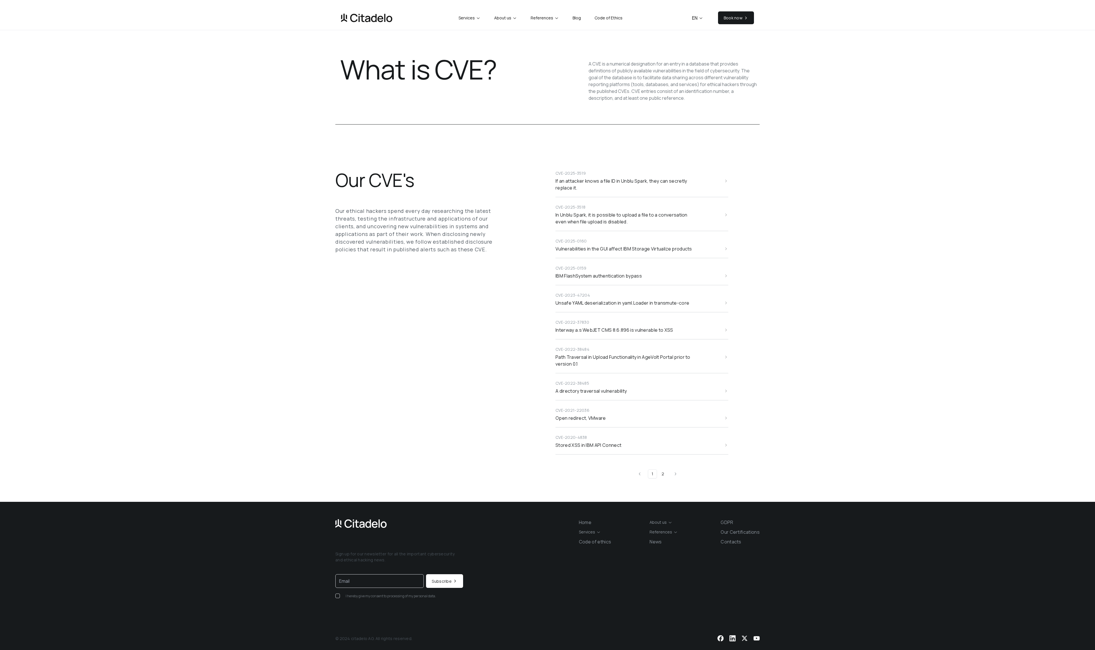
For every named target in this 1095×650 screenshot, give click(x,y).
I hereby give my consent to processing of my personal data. (391, 596)
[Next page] (674, 474)
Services (467, 18)
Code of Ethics (608, 18)
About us (502, 18)
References (542, 18)
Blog (577, 18)
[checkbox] (337, 596)
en (694, 18)
